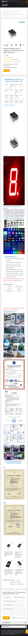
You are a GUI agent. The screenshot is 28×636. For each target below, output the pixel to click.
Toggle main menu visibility (26, 2)
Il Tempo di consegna (8, 59)
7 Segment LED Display (16, 11)
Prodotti (7, 11)
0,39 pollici (12, 580)
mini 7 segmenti (20, 584)
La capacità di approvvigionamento (10, 61)
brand (4, 55)
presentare (6, 617)
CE (4, 467)
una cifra (18, 580)
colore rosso (12, 584)
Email (6, 70)
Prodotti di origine (7, 57)
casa (4, 11)
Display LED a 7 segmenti (15, 582)
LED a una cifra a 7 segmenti (9, 12)
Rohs (4, 502)
